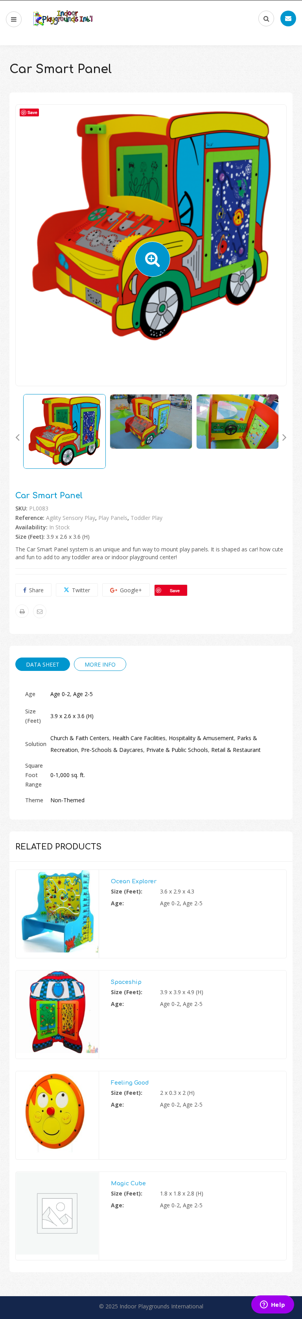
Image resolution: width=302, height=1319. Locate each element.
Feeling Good (130, 1083)
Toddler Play (146, 517)
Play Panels (112, 517)
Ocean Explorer (134, 881)
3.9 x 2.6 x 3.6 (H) (72, 716)
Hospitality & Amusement (201, 738)
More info (100, 664)
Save (175, 590)
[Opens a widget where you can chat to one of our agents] (272, 1305)
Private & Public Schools (177, 749)
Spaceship (126, 982)
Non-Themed (67, 800)
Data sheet (42, 664)
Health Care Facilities (139, 738)
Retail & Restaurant (236, 749)
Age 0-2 (60, 694)
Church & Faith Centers (79, 738)
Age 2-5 (83, 694)
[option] (151, 227)
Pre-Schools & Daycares (112, 749)
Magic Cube (128, 1183)
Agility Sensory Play (70, 517)
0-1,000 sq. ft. (67, 775)
